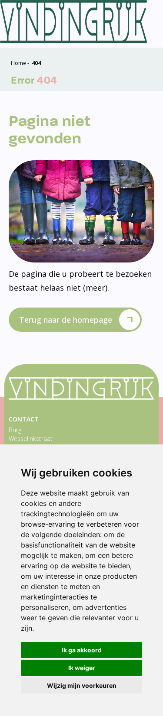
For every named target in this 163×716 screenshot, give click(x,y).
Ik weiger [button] (81, 667)
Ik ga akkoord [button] (82, 650)
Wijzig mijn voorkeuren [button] (81, 685)
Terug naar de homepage (65, 319)
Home (18, 63)
